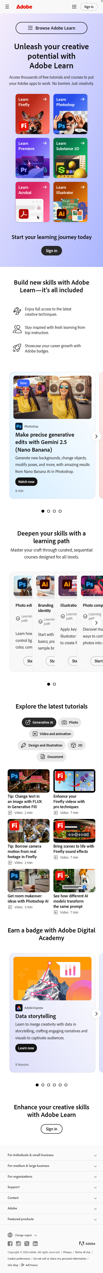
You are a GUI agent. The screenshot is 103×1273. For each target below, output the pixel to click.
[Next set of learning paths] (96, 436)
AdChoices (32, 1265)
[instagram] (18, 1243)
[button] (74, 7)
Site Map (13, 1265)
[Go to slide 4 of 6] (54, 1085)
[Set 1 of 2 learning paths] (49, 684)
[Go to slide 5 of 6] (60, 1085)
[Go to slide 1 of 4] (43, 511)
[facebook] (10, 1243)
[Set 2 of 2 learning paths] (54, 684)
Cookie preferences (19, 1258)
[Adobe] (24, 6)
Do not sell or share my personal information (60, 1258)
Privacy (67, 1252)
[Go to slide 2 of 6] (43, 1085)
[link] (51, 250)
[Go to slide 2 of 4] (49, 511)
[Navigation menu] (7, 6)
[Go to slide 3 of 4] (54, 511)
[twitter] (26, 1243)
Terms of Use (82, 1252)
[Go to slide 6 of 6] (66, 1085)
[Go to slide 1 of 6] (37, 1085)
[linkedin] (35, 1243)
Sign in (89, 7)
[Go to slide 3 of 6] (49, 1085)
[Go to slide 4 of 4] (60, 511)
